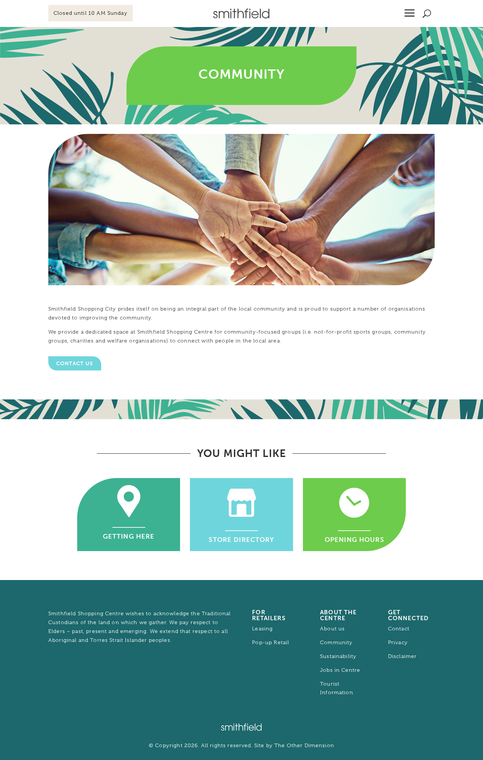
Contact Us (74, 363)
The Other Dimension (304, 745)
